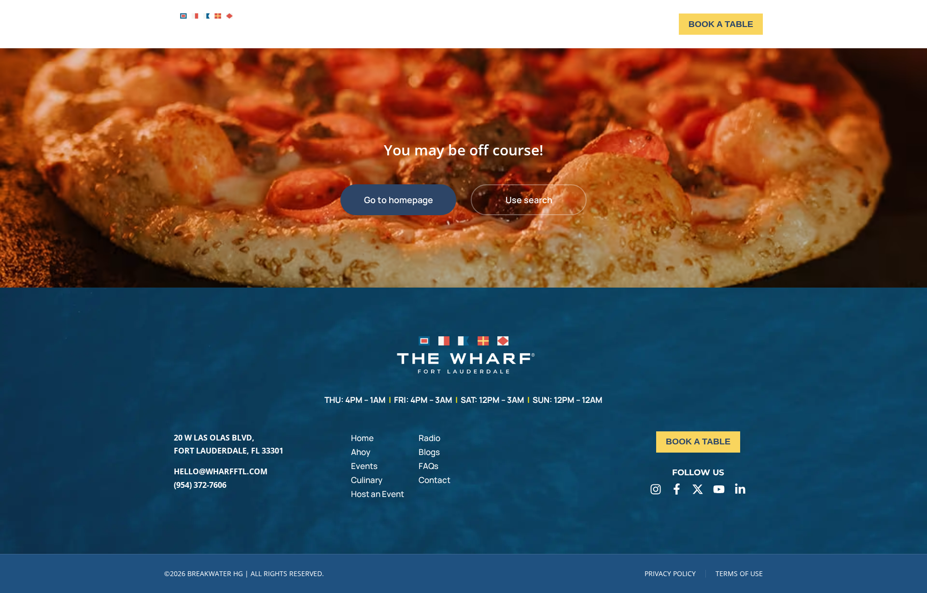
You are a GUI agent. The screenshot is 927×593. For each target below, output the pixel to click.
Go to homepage (398, 200)
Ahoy (360, 451)
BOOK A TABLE (720, 24)
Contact (434, 479)
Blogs (429, 451)
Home (362, 437)
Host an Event (377, 493)
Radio (429, 437)
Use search (529, 200)
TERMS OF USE (739, 573)
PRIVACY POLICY (670, 573)
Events (364, 465)
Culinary (366, 479)
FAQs (428, 465)
